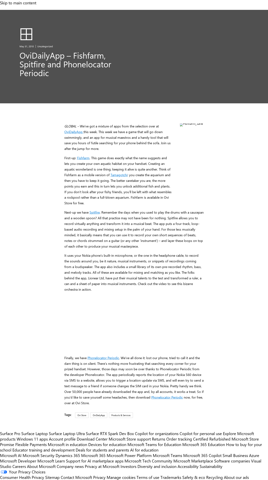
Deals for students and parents (102, 450)
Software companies (232, 461)
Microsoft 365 (93, 455)
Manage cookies (121, 477)
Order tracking (179, 439)
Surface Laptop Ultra (67, 433)
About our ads (236, 477)
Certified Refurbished (211, 439)
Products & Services (121, 415)
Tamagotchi (118, 175)
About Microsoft (41, 466)
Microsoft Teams (167, 455)
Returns (158, 439)
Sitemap (52, 477)
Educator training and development (43, 450)
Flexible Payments (31, 444)
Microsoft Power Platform (129, 455)
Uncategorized (45, 46)
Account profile (62, 439)
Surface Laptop (34, 433)
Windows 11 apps (32, 439)
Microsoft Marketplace (193, 461)
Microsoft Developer (18, 461)
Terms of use (148, 477)
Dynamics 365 (68, 455)
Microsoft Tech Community (148, 461)
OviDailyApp (73, 131)
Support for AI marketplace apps (94, 461)
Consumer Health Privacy (22, 477)
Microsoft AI (11, 455)
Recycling (214, 477)
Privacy (100, 477)
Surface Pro (10, 433)
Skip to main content (18, 2)
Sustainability (211, 466)
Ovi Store (81, 415)
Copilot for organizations (156, 433)
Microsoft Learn (51, 461)
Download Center (92, 439)
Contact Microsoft (76, 477)
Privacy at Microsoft (102, 466)
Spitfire (95, 212)
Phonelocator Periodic (103, 357)
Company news (70, 466)
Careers (19, 466)
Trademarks (170, 477)
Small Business (235, 455)
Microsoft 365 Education (203, 444)
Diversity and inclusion (156, 466)
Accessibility (188, 466)
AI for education (144, 450)
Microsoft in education (67, 444)
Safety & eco (193, 477)
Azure (254, 455)
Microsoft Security (39, 455)
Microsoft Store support (130, 439)
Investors (128, 466)
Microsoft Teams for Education (154, 444)
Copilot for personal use (201, 433)
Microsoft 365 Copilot (202, 455)
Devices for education (107, 444)
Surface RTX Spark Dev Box (110, 433)
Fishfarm (83, 158)
